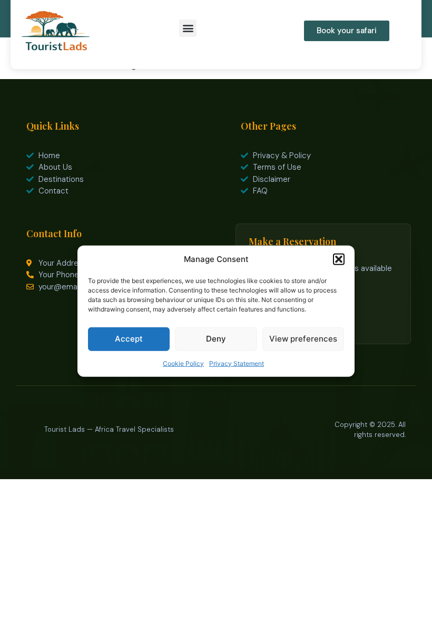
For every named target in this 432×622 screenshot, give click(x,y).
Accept (129, 339)
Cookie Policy (183, 363)
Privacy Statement (236, 363)
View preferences (303, 339)
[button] (338, 259)
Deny (216, 339)
